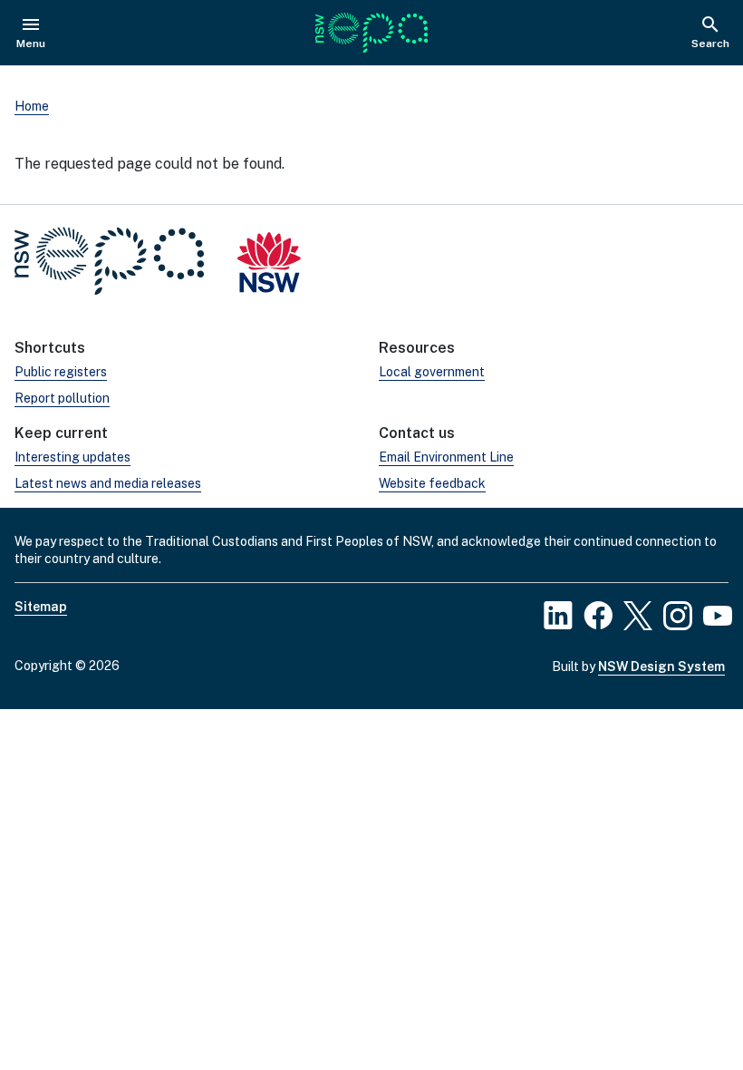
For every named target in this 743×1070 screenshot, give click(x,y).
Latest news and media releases (107, 483)
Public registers (60, 372)
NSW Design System (661, 666)
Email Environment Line (446, 457)
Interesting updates (72, 457)
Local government (432, 372)
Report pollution (62, 398)
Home (31, 106)
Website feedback (432, 483)
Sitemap (40, 606)
